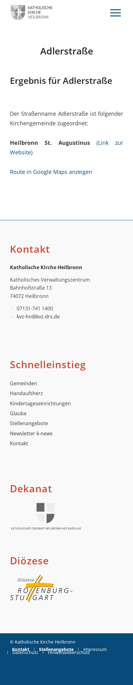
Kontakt (19, 443)
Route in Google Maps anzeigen (51, 171)
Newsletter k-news (31, 433)
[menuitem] (115, 12)
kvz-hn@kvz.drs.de (38, 316)
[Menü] (115, 12)
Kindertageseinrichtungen (40, 403)
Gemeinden (23, 383)
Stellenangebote (29, 423)
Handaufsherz (26, 393)
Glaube (18, 413)
